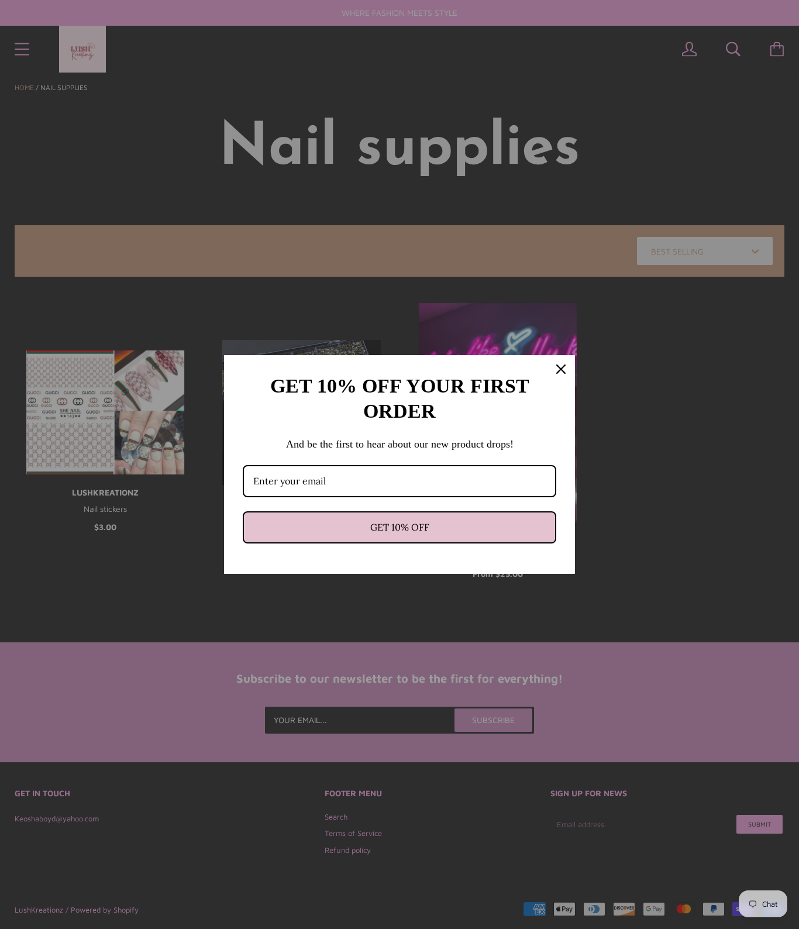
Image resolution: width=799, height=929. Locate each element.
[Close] (561, 369)
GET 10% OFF (399, 527)
